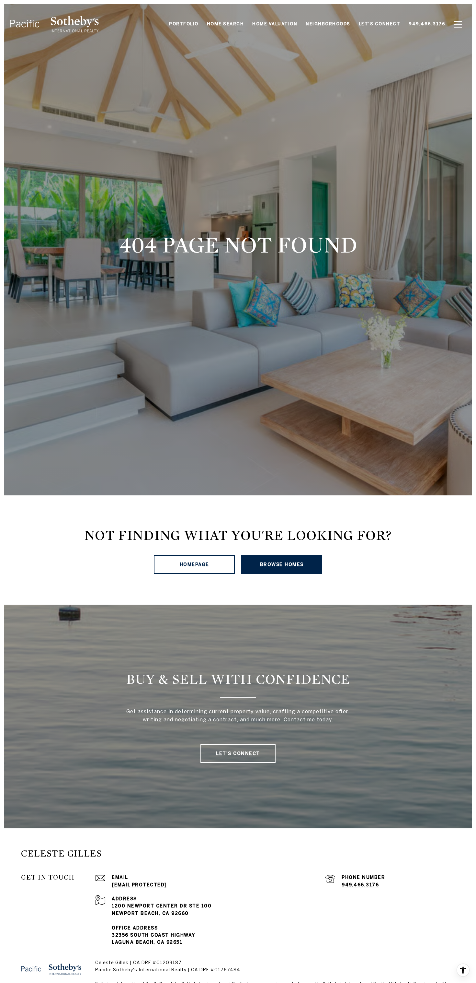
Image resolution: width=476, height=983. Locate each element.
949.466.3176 (360, 884)
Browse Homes (282, 564)
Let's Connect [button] (238, 753)
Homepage (194, 564)
